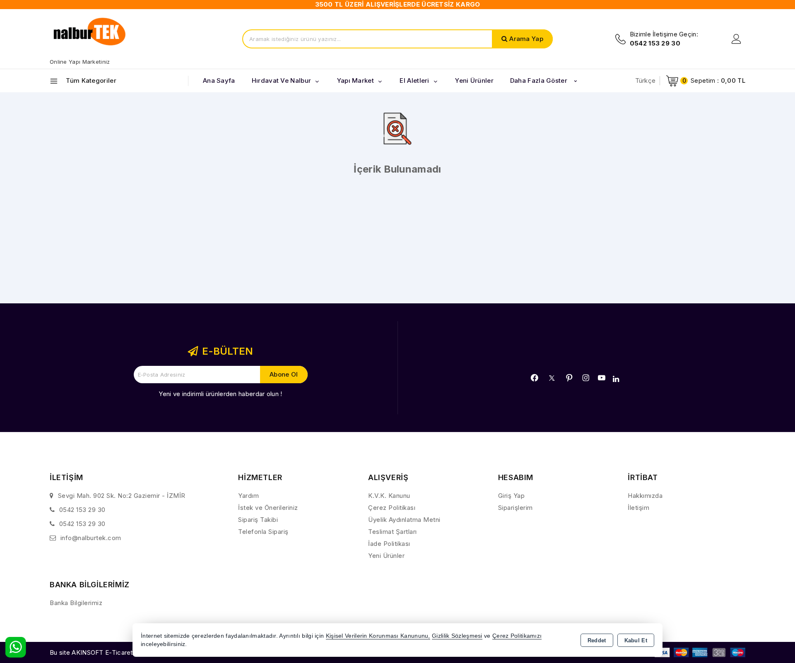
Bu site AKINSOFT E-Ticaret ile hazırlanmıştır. (116, 652)
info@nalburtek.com (90, 538)
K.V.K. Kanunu (389, 496)
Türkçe (645, 80)
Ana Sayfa (219, 80)
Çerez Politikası (391, 508)
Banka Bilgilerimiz (76, 603)
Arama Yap (526, 39)
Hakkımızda (645, 496)
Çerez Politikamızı (517, 636)
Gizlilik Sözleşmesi (457, 636)
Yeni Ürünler (386, 556)
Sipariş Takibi (258, 520)
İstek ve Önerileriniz (268, 508)
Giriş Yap (511, 496)
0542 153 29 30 (82, 510)
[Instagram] (585, 377)
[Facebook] (534, 377)
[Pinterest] (569, 377)
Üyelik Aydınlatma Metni (404, 520)
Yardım (248, 496)
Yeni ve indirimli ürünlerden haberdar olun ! (220, 394)
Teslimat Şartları (392, 532)
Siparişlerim (515, 508)
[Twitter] (551, 378)
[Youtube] (601, 378)
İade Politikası (389, 544)
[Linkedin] (616, 379)
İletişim (638, 508)
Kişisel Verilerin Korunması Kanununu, (378, 636)
